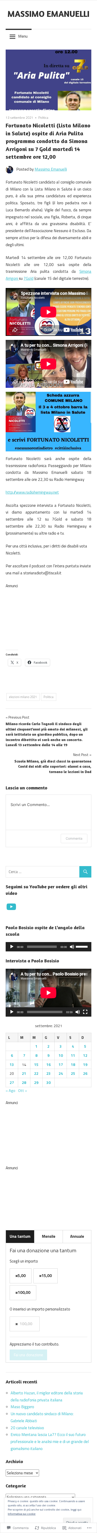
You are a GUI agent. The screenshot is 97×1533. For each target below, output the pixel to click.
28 (24, 1082)
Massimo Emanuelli (51, 169)
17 (61, 1064)
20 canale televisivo (27, 1428)
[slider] (82, 946)
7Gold (28, 278)
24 (61, 1073)
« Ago (10, 1090)
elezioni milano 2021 (23, 697)
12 (85, 1055)
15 (36, 1064)
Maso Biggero (22, 1407)
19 (85, 1064)
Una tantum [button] (20, 1236)
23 (48, 1073)
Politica (43, 117)
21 (24, 1073)
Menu (23, 36)
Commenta (74, 838)
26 (85, 1073)
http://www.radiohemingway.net (32, 492)
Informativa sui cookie (22, 1513)
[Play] (11, 946)
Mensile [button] (48, 1236)
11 (73, 1055)
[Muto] (72, 946)
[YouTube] (11, 906)
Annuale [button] (77, 1236)
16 (48, 1064)
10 (61, 1055)
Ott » (22, 1090)
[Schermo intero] (85, 1012)
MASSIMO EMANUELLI (48, 14)
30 (48, 1082)
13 (12, 1064)
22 (36, 1073)
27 (12, 1082)
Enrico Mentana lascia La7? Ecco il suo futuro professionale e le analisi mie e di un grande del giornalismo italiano (50, 1442)
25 (73, 1073)
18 (73, 1064)
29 (36, 1082)
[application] (48, 946)
